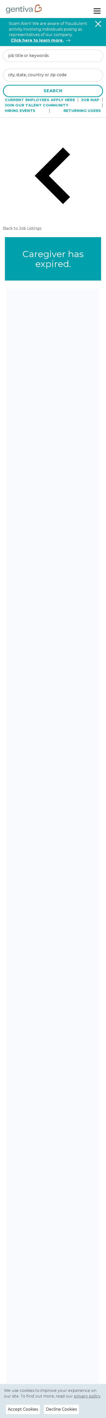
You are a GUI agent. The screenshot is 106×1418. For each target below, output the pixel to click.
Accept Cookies (23, 1409)
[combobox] (53, 56)
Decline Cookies (61, 1409)
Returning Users (82, 110)
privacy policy (87, 1396)
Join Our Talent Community (37, 105)
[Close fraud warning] (98, 24)
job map (90, 100)
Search (53, 91)
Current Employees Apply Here (40, 100)
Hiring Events (20, 110)
